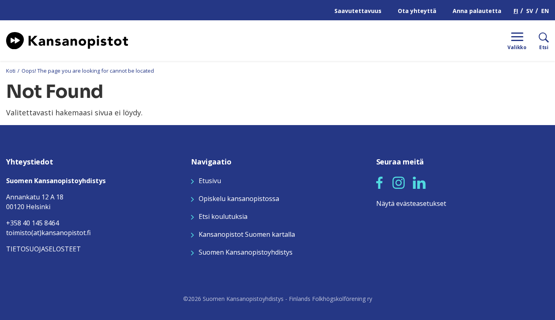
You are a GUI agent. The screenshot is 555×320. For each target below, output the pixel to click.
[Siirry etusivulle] (67, 40)
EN (545, 11)
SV (529, 11)
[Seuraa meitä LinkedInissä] (419, 182)
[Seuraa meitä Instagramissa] (398, 182)
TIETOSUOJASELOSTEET (43, 248)
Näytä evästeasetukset (411, 203)
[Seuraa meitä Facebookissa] (379, 182)
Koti (10, 70)
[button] (379, 183)
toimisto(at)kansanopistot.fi (48, 232)
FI (516, 11)
